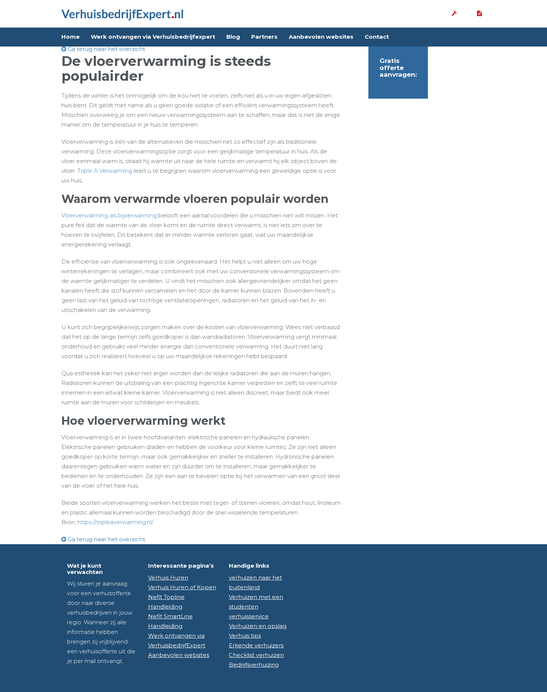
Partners (264, 36)
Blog (233, 36)
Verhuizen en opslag (258, 625)
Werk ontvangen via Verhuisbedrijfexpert (153, 36)
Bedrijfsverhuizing (254, 664)
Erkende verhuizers (256, 645)
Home (70, 36)
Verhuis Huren (168, 577)
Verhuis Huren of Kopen (182, 587)
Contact (377, 36)
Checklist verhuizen (256, 654)
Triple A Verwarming (104, 170)
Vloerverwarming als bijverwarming (109, 215)
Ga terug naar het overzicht (105, 48)
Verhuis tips (245, 635)
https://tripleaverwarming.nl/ (115, 522)
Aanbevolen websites (321, 36)
